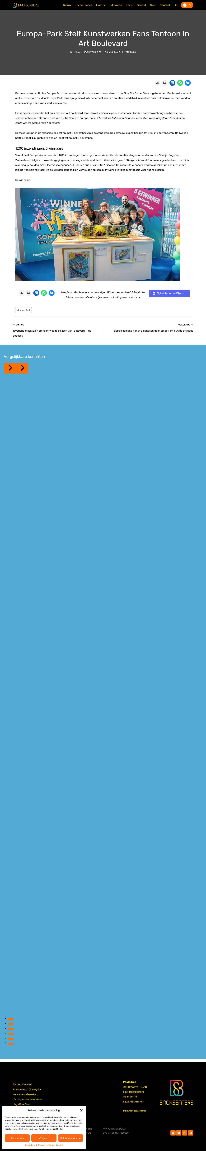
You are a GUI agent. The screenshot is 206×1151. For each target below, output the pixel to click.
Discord (141, 5)
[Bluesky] (178, 1133)
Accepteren (17, 1138)
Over (153, 5)
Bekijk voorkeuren (70, 1138)
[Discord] (173, 1133)
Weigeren (44, 1138)
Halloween (115, 5)
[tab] (11, 1019)
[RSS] (190, 1133)
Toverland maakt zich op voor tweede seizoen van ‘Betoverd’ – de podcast (52, 330)
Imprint (59, 1145)
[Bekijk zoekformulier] (176, 5)
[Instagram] (184, 1133)
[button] (81, 1110)
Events (100, 5)
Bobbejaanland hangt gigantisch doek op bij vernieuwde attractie (153, 328)
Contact (165, 5)
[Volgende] (22, 368)
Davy (77, 52)
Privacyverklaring (46, 1145)
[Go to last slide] (10, 368)
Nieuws (68, 5)
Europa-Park (23, 310)
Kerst (129, 5)
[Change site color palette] (187, 5)
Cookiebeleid (31, 1145)
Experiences (84, 5)
